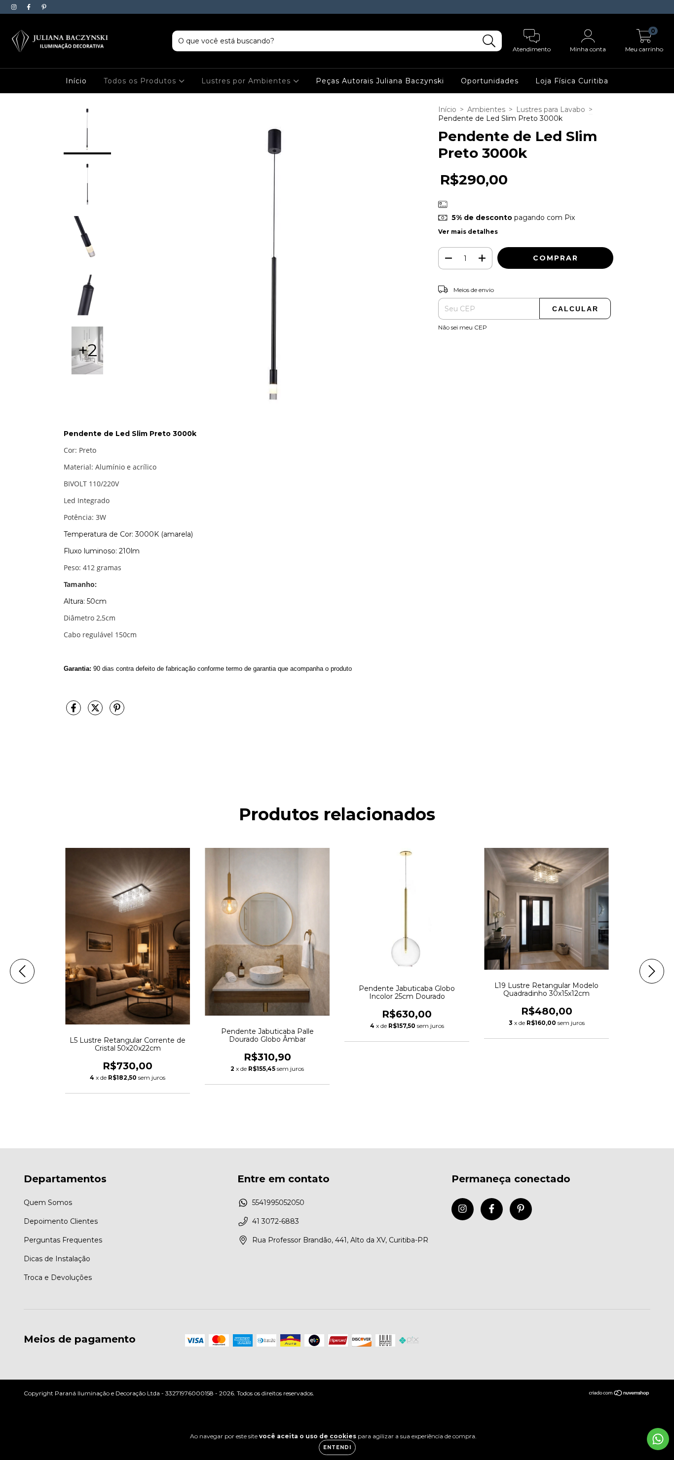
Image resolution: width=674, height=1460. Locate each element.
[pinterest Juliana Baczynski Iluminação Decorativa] (43, 6)
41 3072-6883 (275, 1221)
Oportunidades (490, 80)
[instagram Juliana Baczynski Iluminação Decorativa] (14, 6)
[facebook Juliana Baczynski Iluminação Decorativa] (29, 6)
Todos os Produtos (141, 80)
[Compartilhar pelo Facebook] (74, 711)
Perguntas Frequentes (63, 1240)
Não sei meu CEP (462, 327)
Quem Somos (48, 1202)
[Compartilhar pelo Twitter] (96, 711)
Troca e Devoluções (58, 1277)
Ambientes (486, 109)
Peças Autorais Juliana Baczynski (380, 80)
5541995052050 (278, 1202)
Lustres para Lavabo (550, 109)
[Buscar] (489, 41)
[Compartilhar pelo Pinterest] (117, 711)
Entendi (337, 1447)
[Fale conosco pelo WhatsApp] (658, 1439)
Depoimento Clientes (61, 1221)
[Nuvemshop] (619, 1394)
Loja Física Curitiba (571, 80)
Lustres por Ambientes (247, 80)
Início (76, 80)
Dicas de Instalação (57, 1258)
